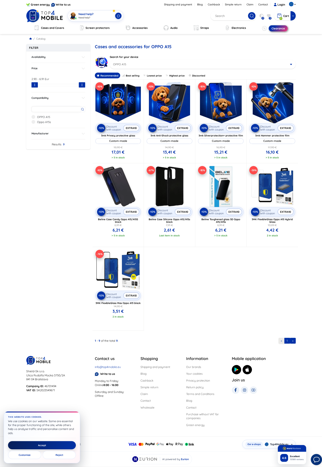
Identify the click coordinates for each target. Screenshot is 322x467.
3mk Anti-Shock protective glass (169, 135)
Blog (200, 4)
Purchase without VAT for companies (202, 416)
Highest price (177, 75)
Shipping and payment (178, 4)
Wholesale (147, 407)
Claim (250, 4)
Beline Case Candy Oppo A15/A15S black (118, 220)
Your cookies (194, 373)
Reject (59, 454)
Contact (263, 4)
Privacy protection (198, 380)
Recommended (109, 75)
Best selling (132, 75)
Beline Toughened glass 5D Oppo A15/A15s (220, 220)
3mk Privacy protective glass (118, 135)
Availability (38, 57)
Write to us (63, 4)
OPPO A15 (43, 117)
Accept (42, 445)
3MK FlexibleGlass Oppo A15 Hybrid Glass (272, 220)
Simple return (233, 4)
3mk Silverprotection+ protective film (221, 135)
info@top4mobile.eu (108, 367)
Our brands (193, 367)
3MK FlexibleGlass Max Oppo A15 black (118, 303)
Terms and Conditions (200, 394)
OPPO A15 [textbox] (119, 64)
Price (34, 68)
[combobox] (203, 64)
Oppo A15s (44, 122)
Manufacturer (40, 133)
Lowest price (154, 75)
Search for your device (124, 57)
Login (281, 4)
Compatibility (39, 98)
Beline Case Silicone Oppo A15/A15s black (169, 220)
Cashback (214, 4)
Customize (25, 454)
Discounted (198, 75)
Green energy (40, 4)
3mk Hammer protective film (272, 135)
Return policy (195, 387)
